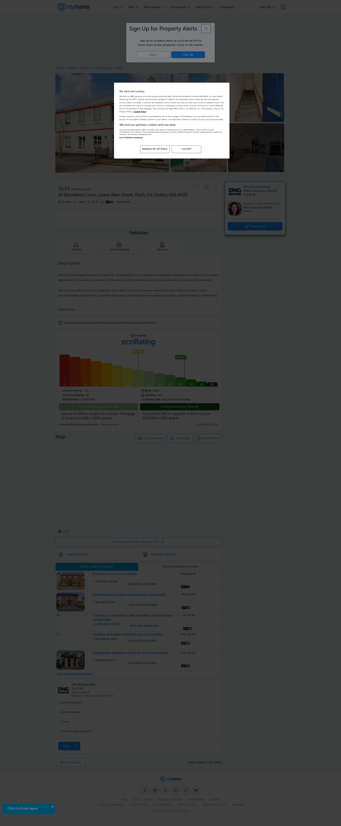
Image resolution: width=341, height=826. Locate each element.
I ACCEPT (187, 149)
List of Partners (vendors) (131, 137)
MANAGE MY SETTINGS (154, 149)
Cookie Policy (140, 112)
